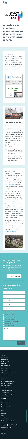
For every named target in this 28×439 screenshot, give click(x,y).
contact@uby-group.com (6, 427)
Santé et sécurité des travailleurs (11, 321)
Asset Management (8, 323)
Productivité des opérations (10, 314)
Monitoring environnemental (10, 316)
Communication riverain (9, 325)
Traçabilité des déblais (9, 319)
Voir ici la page (9, 184)
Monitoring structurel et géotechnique (12, 317)
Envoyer (21, 343)
